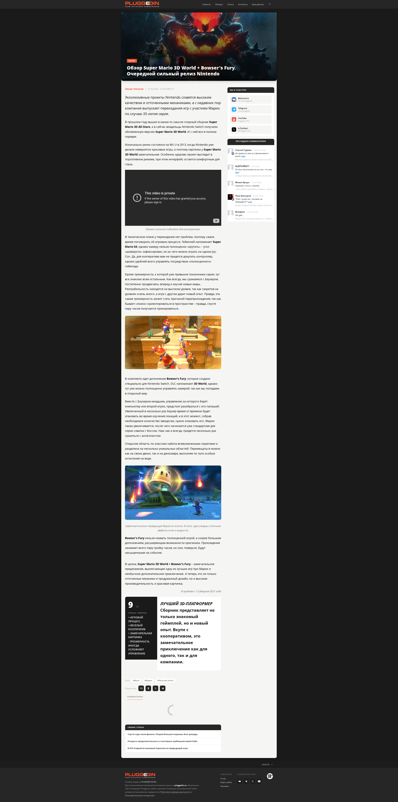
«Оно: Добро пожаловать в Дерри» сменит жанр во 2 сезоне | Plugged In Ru (268, 189)
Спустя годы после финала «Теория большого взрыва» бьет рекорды (163, 734)
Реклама (224, 786)
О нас (223, 778)
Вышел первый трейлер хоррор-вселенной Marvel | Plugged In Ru (264, 205)
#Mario (136, 680)
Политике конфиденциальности (175, 792)
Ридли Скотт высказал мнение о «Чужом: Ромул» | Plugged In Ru (263, 218)
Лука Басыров (243, 195)
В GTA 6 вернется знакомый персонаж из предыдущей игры (158, 748)
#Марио (148, 680)
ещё (243, 156)
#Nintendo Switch (165, 680)
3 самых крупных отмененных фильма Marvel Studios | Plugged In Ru (265, 175)
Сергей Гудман (243, 149)
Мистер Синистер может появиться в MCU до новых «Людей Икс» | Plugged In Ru (271, 159)
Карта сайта (226, 782)
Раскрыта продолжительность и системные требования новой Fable (162, 741)
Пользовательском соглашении (139, 795)
